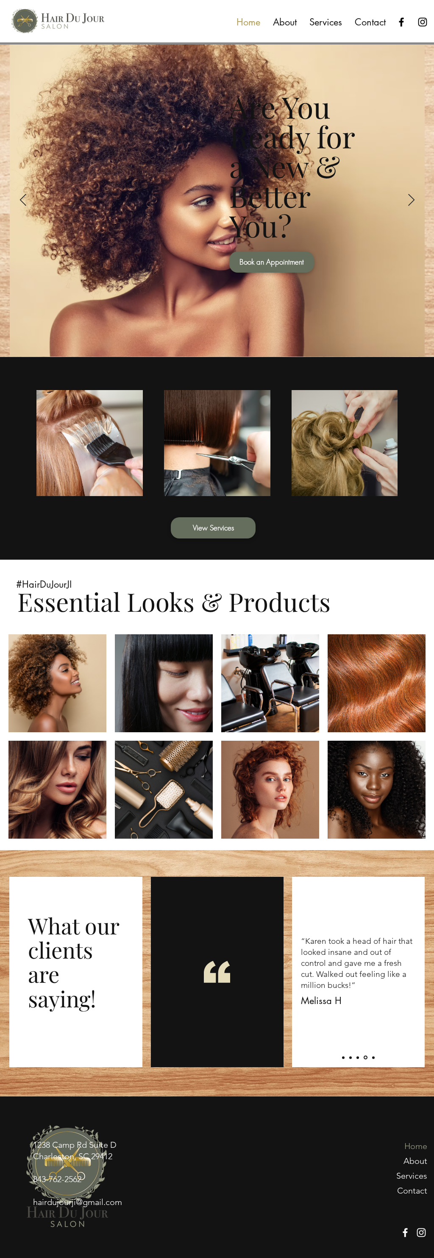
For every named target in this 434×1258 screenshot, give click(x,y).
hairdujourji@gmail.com (77, 1202)
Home (415, 1146)
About (415, 1161)
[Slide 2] (350, 1057)
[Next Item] (411, 200)
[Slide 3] (357, 1057)
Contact (412, 1190)
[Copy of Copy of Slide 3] (373, 1058)
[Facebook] (401, 22)
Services (411, 1176)
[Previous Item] (23, 200)
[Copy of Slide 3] (365, 1057)
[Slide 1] (343, 1057)
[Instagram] (422, 22)
